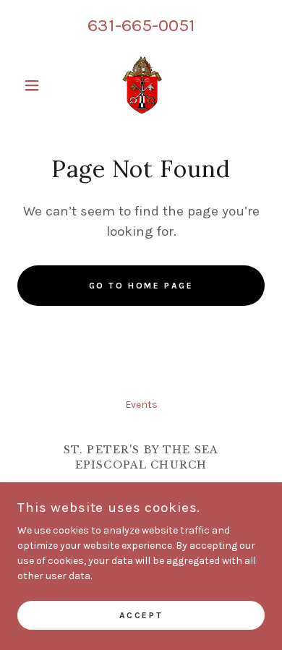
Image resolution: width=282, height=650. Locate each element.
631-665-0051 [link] (141, 24)
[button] (35, 85)
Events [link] (141, 404)
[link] (141, 85)
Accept (141, 615)
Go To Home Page (141, 286)
